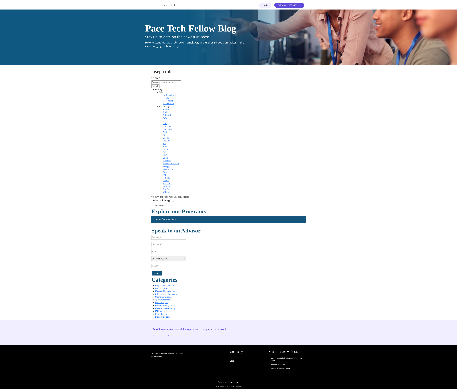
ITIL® (165, 155)
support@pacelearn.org (280, 368)
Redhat (166, 180)
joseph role (168, 100)
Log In (265, 5)
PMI (164, 175)
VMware (166, 192)
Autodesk (167, 115)
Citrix (165, 123)
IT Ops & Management (165, 291)
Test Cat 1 (167, 189)
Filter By (158, 89)
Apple (165, 112)
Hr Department (170, 95)
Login (232, 361)
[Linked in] (178, 370)
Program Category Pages (165, 219)
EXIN (165, 132)
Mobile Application (171, 163)
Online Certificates (163, 297)
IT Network (167, 98)
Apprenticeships (162, 299)
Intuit (165, 146)
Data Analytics (161, 302)
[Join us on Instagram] (166, 370)
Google (166, 138)
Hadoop (166, 140)
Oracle (166, 172)
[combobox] (166, 82)
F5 (164, 135)
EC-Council (167, 129)
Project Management (164, 285)
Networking (168, 169)
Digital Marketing (162, 317)
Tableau (166, 186)
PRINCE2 (166, 177)
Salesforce (167, 183)
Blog (173, 4)
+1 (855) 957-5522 (278, 364)
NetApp (166, 166)
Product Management (165, 305)
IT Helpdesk (160, 311)
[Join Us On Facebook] (153, 370)
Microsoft (167, 160)
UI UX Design (161, 314)
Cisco (165, 120)
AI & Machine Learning (165, 308)
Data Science (161, 288)
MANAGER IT (168, 103)
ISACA (165, 149)
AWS (165, 118)
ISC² (164, 152)
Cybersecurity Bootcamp (166, 294)
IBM (164, 143)
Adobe (166, 109)
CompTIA (167, 126)
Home (164, 5)
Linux (165, 158)
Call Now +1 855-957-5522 (289, 5)
